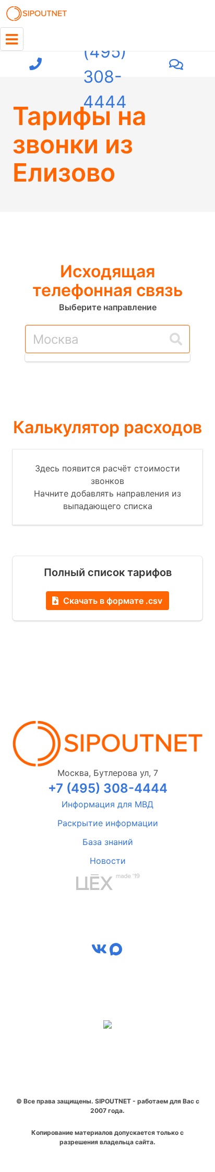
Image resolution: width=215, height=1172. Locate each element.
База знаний (107, 842)
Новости (108, 860)
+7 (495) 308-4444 (105, 64)
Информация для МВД (107, 804)
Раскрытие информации (107, 823)
